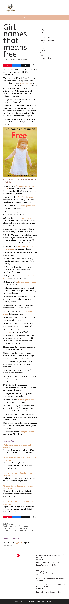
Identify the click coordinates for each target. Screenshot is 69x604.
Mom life (43, 45)
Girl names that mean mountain (17, 528)
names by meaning (21, 526)
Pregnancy (44, 48)
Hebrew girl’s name (23, 218)
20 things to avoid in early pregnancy (50, 579)
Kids (42, 43)
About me (5, 18)
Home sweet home (47, 40)
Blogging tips (45, 37)
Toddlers (43, 56)
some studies (25, 83)
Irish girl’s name (27, 432)
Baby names (9, 524)
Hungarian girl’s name (26, 282)
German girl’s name (26, 206)
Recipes (43, 50)
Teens (42, 53)
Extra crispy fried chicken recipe (48, 592)
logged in (18, 542)
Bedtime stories (46, 35)
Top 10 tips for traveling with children (19, 530)
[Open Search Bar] (66, 17)
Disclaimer (27, 18)
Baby (42, 30)
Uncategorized (45, 58)
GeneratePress (50, 601)
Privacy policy (16, 18)
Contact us (38, 18)
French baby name (25, 197)
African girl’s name (26, 400)
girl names (9, 526)
